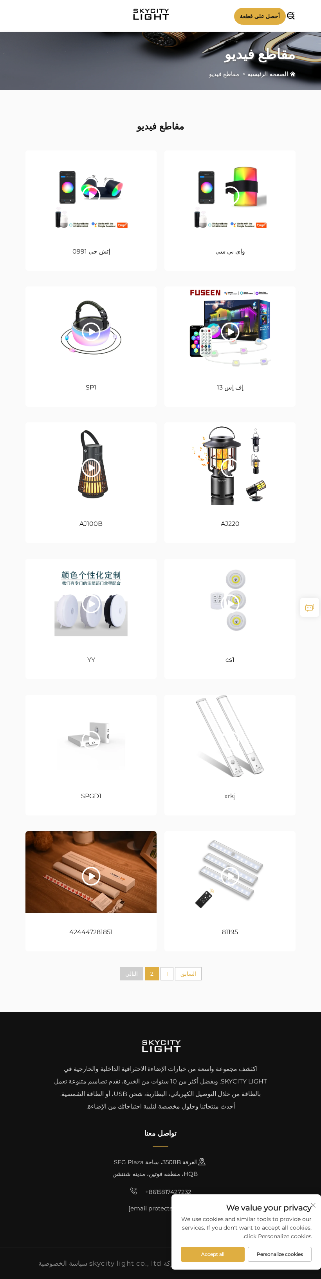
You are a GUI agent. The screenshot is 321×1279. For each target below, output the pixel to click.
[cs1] (230, 600)
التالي (131, 973)
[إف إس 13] (230, 327)
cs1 (229, 659)
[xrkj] (230, 736)
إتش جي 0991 (91, 251)
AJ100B (91, 523)
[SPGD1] (91, 736)
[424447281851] (91, 872)
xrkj (230, 796)
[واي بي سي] (230, 191)
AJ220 (230, 523)
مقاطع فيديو (224, 74)
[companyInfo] (153, 15)
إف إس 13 (230, 387)
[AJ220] (230, 463)
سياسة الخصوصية (62, 1263)
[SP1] (91, 327)
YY (91, 659)
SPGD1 (91, 796)
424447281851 (91, 932)
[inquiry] (309, 607)
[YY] (91, 600)
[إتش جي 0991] (91, 191)
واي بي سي (230, 251)
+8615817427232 (167, 1192)
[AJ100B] (91, 463)
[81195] (230, 872)
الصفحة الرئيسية (267, 74)
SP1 (91, 387)
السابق (188, 973)
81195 (230, 932)
